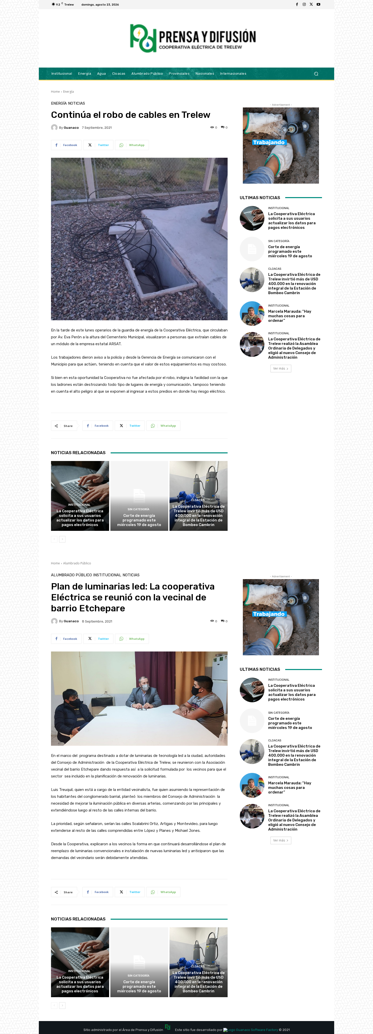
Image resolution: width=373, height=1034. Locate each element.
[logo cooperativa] (192, 38)
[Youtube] (318, 4)
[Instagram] (304, 4)
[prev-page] (54, 539)
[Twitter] (311, 4)
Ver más (279, 368)
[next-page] (62, 539)
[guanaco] (55, 127)
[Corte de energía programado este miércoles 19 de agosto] (139, 496)
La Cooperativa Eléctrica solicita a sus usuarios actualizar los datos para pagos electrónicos (80, 518)
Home (55, 91)
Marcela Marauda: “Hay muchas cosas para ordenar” (289, 316)
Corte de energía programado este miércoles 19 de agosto (139, 520)
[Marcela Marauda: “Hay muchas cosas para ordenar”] (252, 313)
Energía (68, 91)
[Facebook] (297, 4)
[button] (316, 73)
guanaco (71, 127)
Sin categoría (138, 509)
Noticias (76, 103)
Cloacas (198, 500)
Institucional (79, 504)
